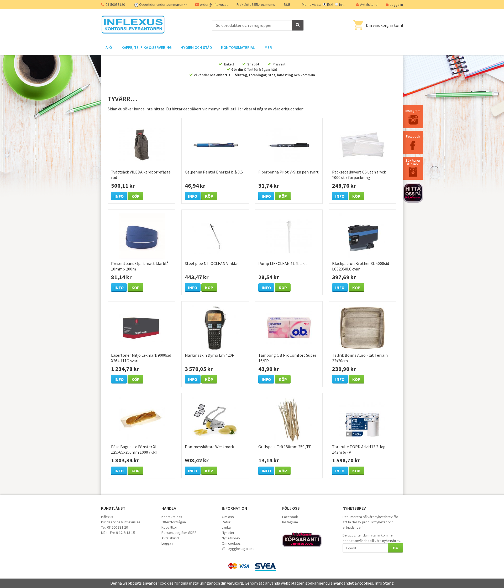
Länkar (227, 527)
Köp (136, 196)
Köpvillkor (169, 527)
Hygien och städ (196, 47)
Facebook (290, 516)
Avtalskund (368, 4)
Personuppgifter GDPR (179, 532)
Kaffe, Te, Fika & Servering (147, 47)
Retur (226, 522)
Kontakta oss (171, 516)
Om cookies (231, 543)
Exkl (330, 4)
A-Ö (109, 47)
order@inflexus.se (214, 4)
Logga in (396, 4)
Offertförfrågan (257, 69)
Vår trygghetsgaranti (238, 548)
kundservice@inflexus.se (120, 522)
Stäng (388, 583)
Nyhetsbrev (231, 538)
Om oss (228, 516)
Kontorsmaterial (238, 47)
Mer (268, 47)
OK (395, 547)
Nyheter (228, 532)
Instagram (290, 522)
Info (119, 196)
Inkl (341, 4)
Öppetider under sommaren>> (163, 4)
